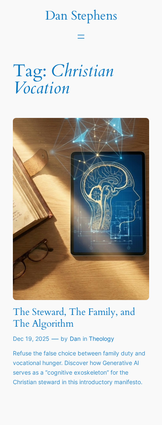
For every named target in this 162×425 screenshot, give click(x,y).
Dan (75, 338)
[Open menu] (81, 37)
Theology (101, 338)
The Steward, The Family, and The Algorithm (74, 317)
